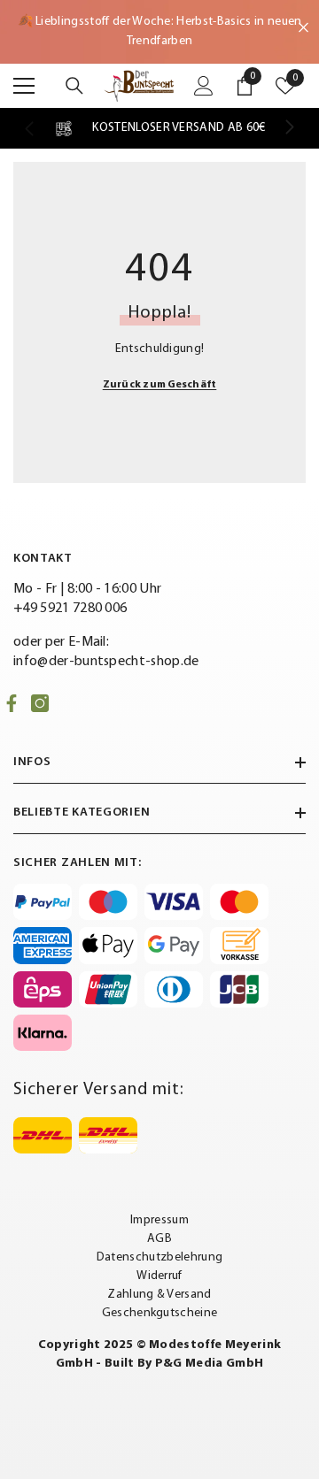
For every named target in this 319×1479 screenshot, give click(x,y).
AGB (159, 1238)
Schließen (303, 27)
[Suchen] (74, 85)
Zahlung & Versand (159, 1294)
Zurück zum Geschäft (160, 384)
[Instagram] (40, 703)
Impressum (159, 1220)
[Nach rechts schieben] (289, 128)
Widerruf (159, 1276)
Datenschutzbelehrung (159, 1257)
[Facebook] (11, 703)
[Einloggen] (204, 86)
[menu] (24, 85)
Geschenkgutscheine (160, 1313)
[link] (159, 128)
